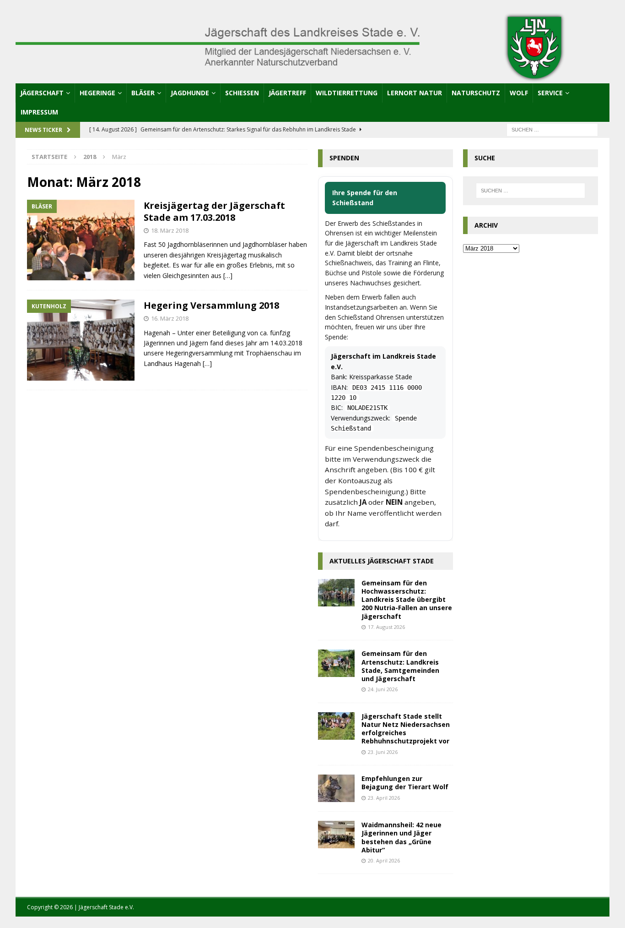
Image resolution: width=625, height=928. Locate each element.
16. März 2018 (170, 318)
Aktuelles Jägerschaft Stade (381, 561)
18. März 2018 (170, 230)
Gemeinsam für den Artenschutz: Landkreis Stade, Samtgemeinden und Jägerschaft (400, 666)
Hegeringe (97, 92)
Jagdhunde (190, 92)
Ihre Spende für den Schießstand (364, 197)
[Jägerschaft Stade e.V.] (312, 77)
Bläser (143, 92)
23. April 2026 (384, 797)
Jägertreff (287, 92)
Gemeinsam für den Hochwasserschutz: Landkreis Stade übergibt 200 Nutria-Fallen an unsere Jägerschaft (406, 600)
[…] (227, 275)
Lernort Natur (414, 92)
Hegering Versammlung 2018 (211, 305)
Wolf (519, 92)
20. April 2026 (384, 860)
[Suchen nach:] (552, 129)
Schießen (242, 92)
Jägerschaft (42, 92)
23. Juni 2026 (383, 751)
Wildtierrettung (346, 92)
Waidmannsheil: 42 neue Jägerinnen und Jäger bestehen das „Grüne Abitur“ (401, 837)
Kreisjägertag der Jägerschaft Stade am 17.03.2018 (214, 211)
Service (550, 92)
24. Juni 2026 (383, 689)
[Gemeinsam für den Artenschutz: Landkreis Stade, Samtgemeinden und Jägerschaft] (336, 663)
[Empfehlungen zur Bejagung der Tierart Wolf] (336, 788)
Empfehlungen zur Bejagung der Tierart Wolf (404, 782)
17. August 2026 (386, 626)
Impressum (39, 112)
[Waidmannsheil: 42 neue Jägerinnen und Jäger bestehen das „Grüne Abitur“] (336, 834)
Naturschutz (476, 92)
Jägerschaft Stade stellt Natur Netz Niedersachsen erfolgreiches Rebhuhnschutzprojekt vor (405, 729)
